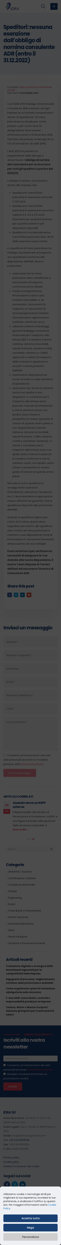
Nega (30, 1227)
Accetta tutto (31, 1218)
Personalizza (30, 1237)
